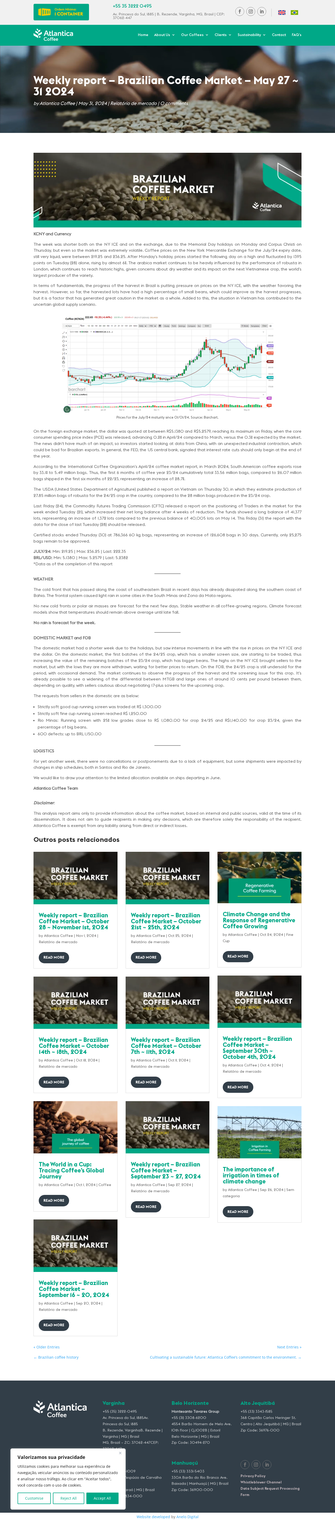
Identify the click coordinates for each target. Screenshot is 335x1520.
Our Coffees (192, 35)
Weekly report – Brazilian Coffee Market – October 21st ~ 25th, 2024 (166, 921)
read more (53, 957)
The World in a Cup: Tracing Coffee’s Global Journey (71, 1170)
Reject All (68, 1498)
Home (143, 35)
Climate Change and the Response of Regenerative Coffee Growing (259, 920)
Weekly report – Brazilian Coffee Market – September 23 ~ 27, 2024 (166, 1170)
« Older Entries (47, 1347)
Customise (34, 1498)
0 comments (174, 103)
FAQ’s (297, 35)
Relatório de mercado (133, 103)
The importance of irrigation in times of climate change (251, 1175)
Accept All (102, 1498)
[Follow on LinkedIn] (261, 11)
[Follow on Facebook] (239, 11)
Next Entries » (289, 1347)
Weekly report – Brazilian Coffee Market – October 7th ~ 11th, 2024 (166, 1045)
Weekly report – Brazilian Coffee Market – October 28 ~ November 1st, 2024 (74, 921)
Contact (279, 35)
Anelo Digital (187, 1516)
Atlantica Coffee (57, 103)
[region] (68, 1479)
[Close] (120, 1453)
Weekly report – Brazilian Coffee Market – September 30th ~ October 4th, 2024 (257, 1047)
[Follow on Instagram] (250, 11)
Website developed (153, 1516)
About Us (162, 35)
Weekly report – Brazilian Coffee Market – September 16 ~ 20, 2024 (74, 1289)
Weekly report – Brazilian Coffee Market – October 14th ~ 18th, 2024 (74, 1045)
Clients (221, 35)
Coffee (104, 1184)
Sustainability (249, 35)
